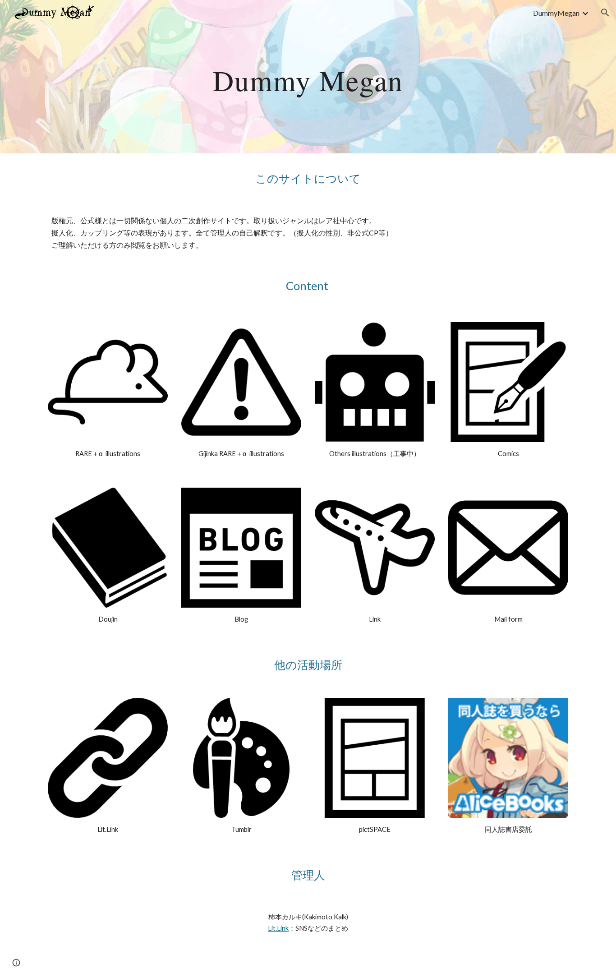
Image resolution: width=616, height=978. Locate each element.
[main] (308, 76)
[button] (605, 12)
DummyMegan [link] (556, 13)
